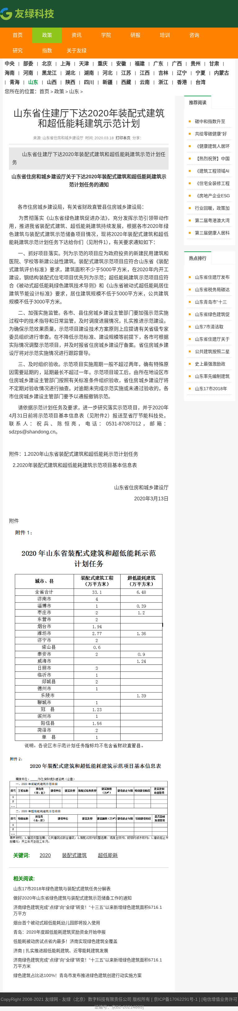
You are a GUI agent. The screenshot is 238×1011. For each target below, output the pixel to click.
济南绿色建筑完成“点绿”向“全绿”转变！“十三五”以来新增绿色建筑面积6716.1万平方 (87, 910)
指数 (47, 50)
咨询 (194, 35)
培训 (165, 35)
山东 (74, 91)
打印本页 (123, 138)
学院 (106, 35)
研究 (18, 50)
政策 (47, 35)
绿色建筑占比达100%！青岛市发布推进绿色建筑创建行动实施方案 (77, 975)
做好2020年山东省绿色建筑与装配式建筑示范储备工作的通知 (72, 898)
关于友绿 (76, 50)
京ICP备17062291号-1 (176, 999)
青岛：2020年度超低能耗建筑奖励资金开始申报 (59, 932)
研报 (135, 35)
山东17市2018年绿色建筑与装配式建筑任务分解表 (62, 888)
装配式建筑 (74, 855)
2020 (45, 855)
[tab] (197, 102)
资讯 (77, 35)
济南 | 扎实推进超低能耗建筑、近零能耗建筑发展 (60, 950)
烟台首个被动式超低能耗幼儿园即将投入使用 (56, 922)
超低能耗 (108, 855)
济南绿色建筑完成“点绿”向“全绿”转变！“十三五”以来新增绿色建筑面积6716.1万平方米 (87, 963)
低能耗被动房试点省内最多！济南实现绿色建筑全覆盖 (65, 941)
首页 (18, 35)
